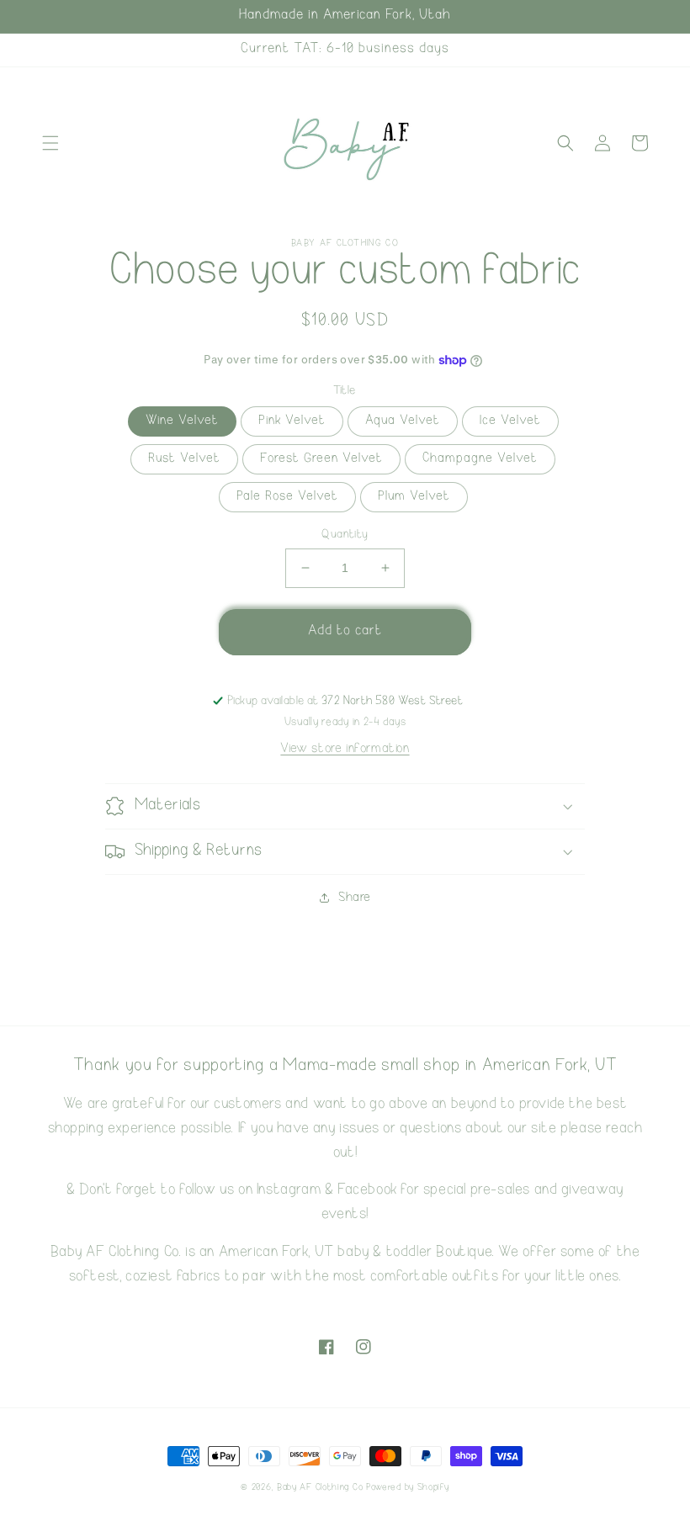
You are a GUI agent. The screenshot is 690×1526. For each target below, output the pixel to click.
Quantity (344, 534)
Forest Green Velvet (321, 459)
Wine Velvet (182, 421)
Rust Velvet (184, 459)
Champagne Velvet (480, 459)
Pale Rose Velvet (287, 496)
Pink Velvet (292, 421)
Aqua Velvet (402, 421)
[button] (50, 143)
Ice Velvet (510, 421)
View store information (344, 749)
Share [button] (354, 898)
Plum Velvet (414, 496)
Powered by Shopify (407, 1487)
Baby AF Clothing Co (320, 1487)
